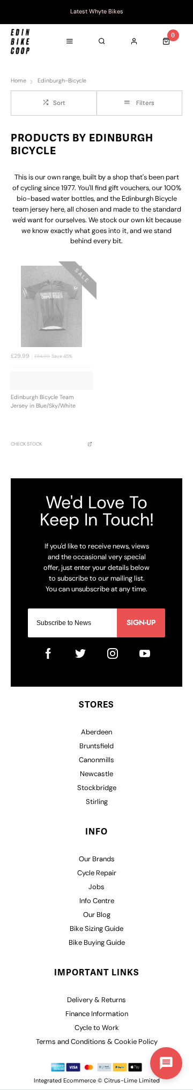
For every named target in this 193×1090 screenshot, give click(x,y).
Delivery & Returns (96, 1000)
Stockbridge (96, 788)
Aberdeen (96, 732)
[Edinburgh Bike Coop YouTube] (145, 653)
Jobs (96, 887)
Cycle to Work (97, 1028)
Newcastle (96, 774)
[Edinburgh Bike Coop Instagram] (112, 653)
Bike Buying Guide (97, 942)
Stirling (97, 802)
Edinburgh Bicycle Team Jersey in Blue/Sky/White (43, 402)
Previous (13, 12)
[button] (166, 1063)
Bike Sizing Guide (96, 929)
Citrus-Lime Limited (132, 1081)
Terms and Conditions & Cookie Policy (97, 1042)
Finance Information (96, 1014)
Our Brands (97, 859)
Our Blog (96, 915)
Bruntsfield (96, 746)
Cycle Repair (96, 873)
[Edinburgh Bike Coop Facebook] (48, 653)
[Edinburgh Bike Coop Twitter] (80, 653)
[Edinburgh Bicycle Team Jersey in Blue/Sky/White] (51, 306)
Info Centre (96, 901)
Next (179, 12)
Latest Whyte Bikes (96, 12)
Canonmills (96, 760)
